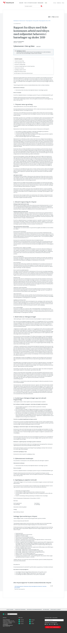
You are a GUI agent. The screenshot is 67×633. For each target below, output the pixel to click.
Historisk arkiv (46, 609)
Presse (63, 2)
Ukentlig (51, 624)
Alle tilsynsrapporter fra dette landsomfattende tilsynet (23, 73)
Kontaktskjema (5, 624)
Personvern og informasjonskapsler (34, 609)
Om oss (54, 2)
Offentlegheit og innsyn (55, 609)
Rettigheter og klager (32, 2)
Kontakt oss (59, 2)
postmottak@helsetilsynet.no (8, 625)
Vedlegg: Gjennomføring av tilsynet (20, 71)
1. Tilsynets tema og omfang (19, 60)
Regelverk (21, 2)
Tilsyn (25, 2)
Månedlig (56, 624)
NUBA (46, 2)
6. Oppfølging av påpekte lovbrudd (20, 69)
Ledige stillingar (10, 609)
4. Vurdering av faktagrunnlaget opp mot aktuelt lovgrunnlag (24, 66)
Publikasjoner (40, 2)
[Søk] (41, 6)
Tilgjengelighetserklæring (20, 609)
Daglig (47, 624)
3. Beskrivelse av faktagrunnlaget (19, 64)
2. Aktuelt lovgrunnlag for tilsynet (19, 62)
